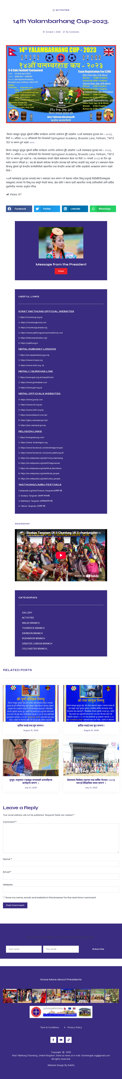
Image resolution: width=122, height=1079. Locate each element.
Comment (10, 822)
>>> (31, 142)
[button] (19, 209)
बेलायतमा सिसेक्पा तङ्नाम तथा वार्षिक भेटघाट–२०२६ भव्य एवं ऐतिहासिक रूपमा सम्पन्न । (91, 781)
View (61, 271)
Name (7, 859)
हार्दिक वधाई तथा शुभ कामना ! (31, 725)
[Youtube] (61, 1040)
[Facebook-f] (53, 1040)
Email (7, 872)
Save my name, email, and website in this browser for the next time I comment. (51, 897)
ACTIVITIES (62, 10)
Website (8, 884)
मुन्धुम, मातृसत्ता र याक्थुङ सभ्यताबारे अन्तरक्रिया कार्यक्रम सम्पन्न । (31, 781)
